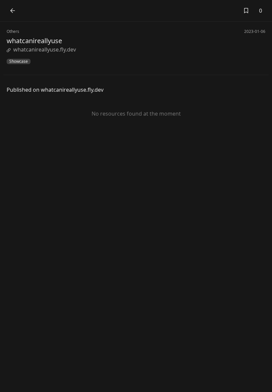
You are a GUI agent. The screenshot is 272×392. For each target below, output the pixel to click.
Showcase (18, 61)
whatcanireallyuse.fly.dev (44, 49)
